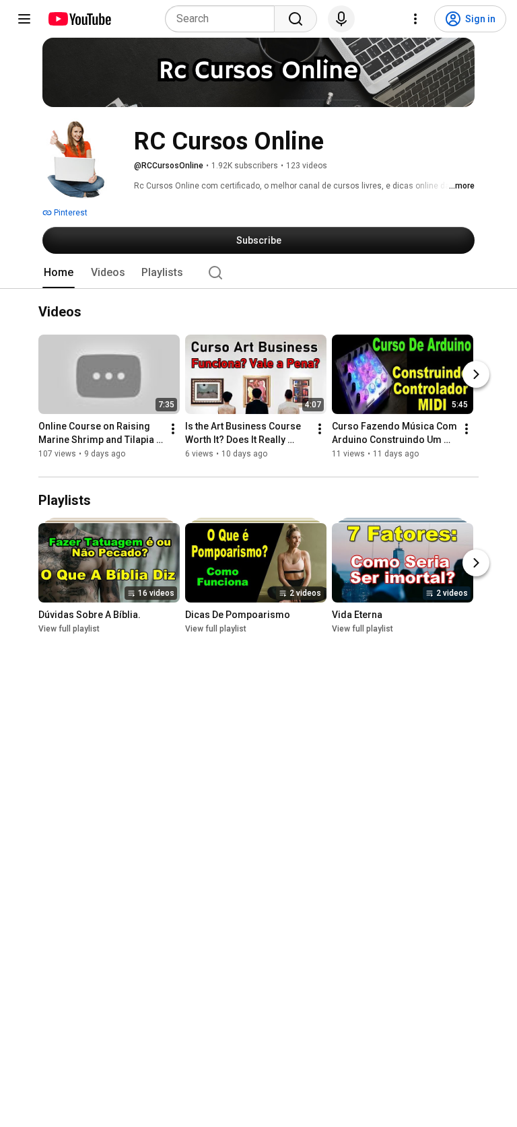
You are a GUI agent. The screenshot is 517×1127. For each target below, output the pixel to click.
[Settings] (415, 19)
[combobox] (223, 19)
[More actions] (173, 429)
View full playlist (69, 629)
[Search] (295, 18)
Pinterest (70, 212)
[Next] (475, 375)
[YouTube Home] (79, 19)
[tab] (58, 273)
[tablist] (258, 273)
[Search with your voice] (341, 18)
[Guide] (24, 19)
